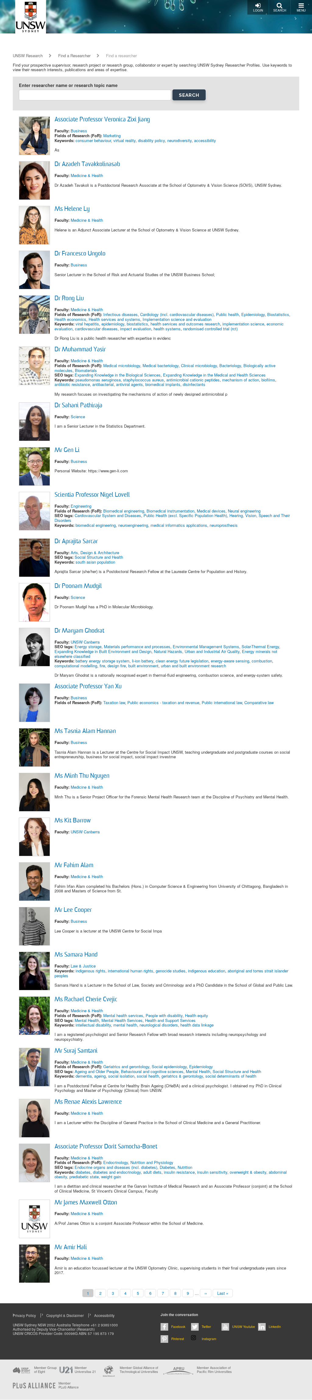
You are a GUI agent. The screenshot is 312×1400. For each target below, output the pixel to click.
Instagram (209, 1338)
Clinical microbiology (199, 365)
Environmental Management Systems (206, 646)
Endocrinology (115, 1162)
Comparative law (259, 702)
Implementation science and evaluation (177, 319)
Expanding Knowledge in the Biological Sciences (118, 375)
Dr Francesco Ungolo (80, 254)
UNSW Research (28, 55)
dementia (84, 1076)
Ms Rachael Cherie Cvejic (86, 1000)
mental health (125, 1025)
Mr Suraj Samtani (76, 1051)
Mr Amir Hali (71, 1248)
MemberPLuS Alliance (68, 1385)
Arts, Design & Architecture (95, 552)
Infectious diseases (120, 314)
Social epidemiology (169, 1066)
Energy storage (88, 646)
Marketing (112, 135)
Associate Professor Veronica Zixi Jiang (102, 120)
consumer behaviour (93, 140)
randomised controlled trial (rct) (210, 329)
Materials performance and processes (137, 646)
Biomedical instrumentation (170, 511)
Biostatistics (278, 314)
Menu (301, 10)
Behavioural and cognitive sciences (152, 1071)
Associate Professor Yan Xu (88, 687)
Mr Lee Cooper (73, 910)
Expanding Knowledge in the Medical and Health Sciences (214, 375)
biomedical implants (162, 384)
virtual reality (124, 140)
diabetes (83, 1172)
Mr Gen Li (67, 450)
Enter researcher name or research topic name (68, 85)
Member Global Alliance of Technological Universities (139, 1370)
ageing (100, 1076)
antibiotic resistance (72, 384)
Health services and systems (114, 319)
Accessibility (104, 1315)
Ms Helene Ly (72, 209)
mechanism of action (240, 380)
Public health (227, 314)
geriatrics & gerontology (182, 1076)
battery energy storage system (102, 661)
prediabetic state (84, 1176)
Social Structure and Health (99, 557)
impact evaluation (135, 329)
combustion (262, 661)
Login (258, 10)
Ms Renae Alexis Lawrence (88, 1102)
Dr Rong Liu (69, 299)
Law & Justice (83, 966)
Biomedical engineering (123, 511)
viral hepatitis (87, 324)
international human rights (130, 971)
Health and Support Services (170, 1020)
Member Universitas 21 (85, 1370)
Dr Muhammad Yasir (80, 350)
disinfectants (194, 384)
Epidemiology (253, 314)
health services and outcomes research (185, 324)
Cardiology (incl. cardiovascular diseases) (177, 314)
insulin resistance (179, 1172)
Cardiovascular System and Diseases (108, 515)
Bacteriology (230, 365)
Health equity (196, 1015)
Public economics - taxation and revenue (163, 702)
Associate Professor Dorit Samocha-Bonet (106, 1147)
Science (78, 416)
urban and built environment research (193, 666)
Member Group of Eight (45, 1370)
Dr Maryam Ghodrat (79, 631)
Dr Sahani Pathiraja (78, 406)
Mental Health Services (122, 1020)
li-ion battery (142, 661)
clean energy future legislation (182, 661)
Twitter (206, 1326)
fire (102, 666)
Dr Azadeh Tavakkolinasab (87, 165)
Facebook (178, 1326)
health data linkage (197, 1025)
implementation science (243, 324)
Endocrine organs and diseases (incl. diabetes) (116, 1167)
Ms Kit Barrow (73, 821)
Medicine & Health (87, 175)
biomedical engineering (96, 525)
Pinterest (177, 1338)
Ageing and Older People (97, 1071)
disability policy (151, 140)
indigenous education (206, 971)
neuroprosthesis (224, 525)
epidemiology (112, 324)
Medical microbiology (121, 365)
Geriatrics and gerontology (126, 1066)
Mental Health (87, 1020)
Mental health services (123, 1015)
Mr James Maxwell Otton (86, 1203)
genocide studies (171, 971)
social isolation (121, 1076)
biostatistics (137, 324)
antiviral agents (129, 384)
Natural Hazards (168, 651)
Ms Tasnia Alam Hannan (85, 731)
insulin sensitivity (212, 1172)
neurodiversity (179, 140)
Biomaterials (86, 370)
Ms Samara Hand (76, 955)
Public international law (222, 702)
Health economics (70, 319)
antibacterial (103, 384)
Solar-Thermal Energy (260, 646)
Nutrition (185, 1167)
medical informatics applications (179, 525)
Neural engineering (244, 511)
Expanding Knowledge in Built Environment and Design (103, 651)
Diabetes (167, 1167)
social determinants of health (230, 1076)
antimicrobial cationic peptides (193, 380)
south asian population (95, 562)
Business (79, 131)
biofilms (268, 380)
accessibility (205, 140)
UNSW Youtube (243, 1326)
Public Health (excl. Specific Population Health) (185, 515)
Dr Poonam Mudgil (78, 586)
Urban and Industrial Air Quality (212, 651)
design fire (117, 666)
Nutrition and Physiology (151, 1162)
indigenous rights (90, 971)
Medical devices (211, 511)
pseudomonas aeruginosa (98, 380)
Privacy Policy (24, 1315)
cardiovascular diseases (96, 329)
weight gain (111, 1176)
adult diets (152, 1172)
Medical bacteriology (161, 365)
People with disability (164, 1015)
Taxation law (114, 702)
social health (148, 1076)
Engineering (81, 506)
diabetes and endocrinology (117, 1172)
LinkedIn (275, 1326)
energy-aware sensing (230, 661)
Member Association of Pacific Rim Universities (214, 1370)
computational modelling (76, 666)
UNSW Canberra (85, 642)
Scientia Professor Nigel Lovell (92, 495)
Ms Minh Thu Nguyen (82, 776)
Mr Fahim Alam (74, 866)
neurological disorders (159, 1025)
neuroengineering (133, 525)
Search (279, 10)
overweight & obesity (248, 1172)
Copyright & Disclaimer (65, 1315)
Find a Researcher (74, 55)
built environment (143, 666)
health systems (167, 329)
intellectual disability (93, 1025)
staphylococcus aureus (143, 380)
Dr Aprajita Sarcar (76, 542)
